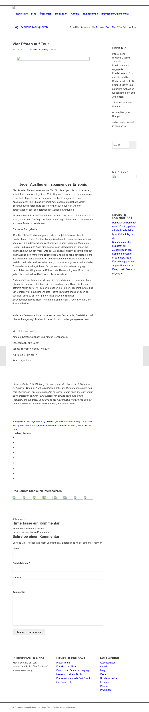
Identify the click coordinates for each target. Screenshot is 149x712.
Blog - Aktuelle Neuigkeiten (30, 27)
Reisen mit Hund (68, 425)
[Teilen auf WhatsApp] (17, 447)
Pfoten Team (63, 662)
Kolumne (104, 682)
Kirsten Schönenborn (48, 425)
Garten (103, 674)
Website (17, 577)
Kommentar (19, 592)
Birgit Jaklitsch (48, 421)
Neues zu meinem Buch (69, 674)
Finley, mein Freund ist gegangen (73, 670)
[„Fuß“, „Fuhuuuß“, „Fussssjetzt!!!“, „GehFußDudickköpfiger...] (3, 356)
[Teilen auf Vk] (17, 468)
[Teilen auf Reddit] (17, 473)
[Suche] (133, 14)
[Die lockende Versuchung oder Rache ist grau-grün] (88, 501)
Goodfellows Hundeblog (68, 421)
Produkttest (106, 689)
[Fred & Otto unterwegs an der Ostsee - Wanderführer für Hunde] (78, 501)
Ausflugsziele (33, 421)
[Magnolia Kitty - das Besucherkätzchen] (38, 501)
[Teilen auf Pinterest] (17, 452)
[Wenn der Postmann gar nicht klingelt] (17, 501)
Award (103, 666)
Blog (46, 49)
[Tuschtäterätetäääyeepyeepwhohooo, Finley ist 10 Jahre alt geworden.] (27, 501)
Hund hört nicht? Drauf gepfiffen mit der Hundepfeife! (124, 226)
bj (55, 49)
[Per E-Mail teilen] (17, 478)
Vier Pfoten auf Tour (31, 44)
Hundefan (117, 222)
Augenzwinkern (108, 662)
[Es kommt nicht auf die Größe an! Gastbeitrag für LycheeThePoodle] (146, 356)
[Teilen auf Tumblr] (17, 463)
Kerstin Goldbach (28, 425)
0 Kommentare (33, 49)
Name (16, 548)
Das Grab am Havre (66, 666)
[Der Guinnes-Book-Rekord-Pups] (58, 501)
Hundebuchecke (108, 678)
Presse (104, 686)
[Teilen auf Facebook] (17, 437)
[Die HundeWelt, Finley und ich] (48, 501)
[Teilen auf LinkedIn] (17, 458)
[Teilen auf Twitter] (17, 442)
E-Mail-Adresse (21, 563)
